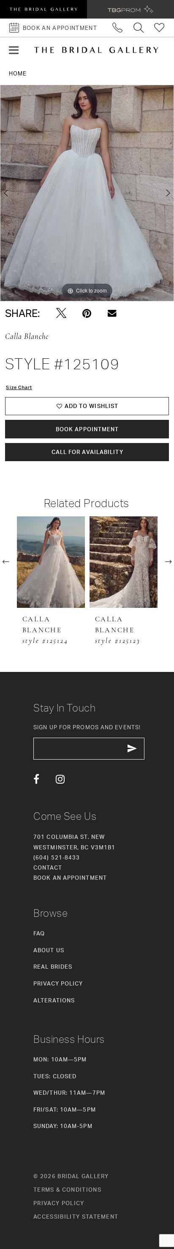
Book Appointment (87, 429)
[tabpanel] (87, 193)
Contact (47, 867)
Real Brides (52, 966)
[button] (13, 50)
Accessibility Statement (75, 1216)
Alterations (54, 1000)
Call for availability (87, 452)
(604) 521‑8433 (56, 857)
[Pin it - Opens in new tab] (86, 313)
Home (18, 73)
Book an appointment (70, 877)
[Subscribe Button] (132, 749)
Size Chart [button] (19, 387)
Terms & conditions (67, 1189)
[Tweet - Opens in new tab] (61, 313)
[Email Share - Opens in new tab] (112, 313)
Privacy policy (58, 1203)
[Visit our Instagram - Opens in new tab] (60, 779)
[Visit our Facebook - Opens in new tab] (36, 779)
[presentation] (51, 561)
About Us (48, 950)
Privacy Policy (58, 983)
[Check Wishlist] (159, 28)
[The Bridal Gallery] (96, 50)
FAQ (39, 933)
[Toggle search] (138, 28)
